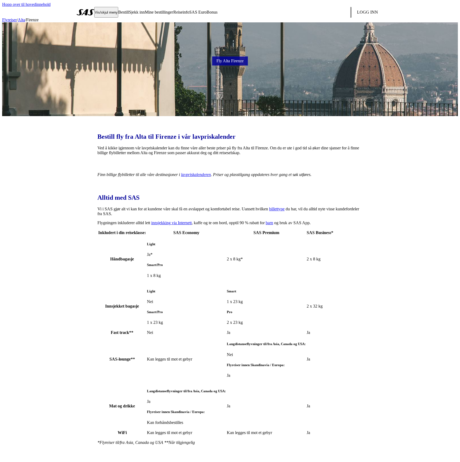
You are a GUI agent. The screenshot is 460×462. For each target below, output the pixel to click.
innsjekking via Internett (171, 222)
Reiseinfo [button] (181, 12)
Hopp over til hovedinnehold (26, 4)
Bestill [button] (123, 12)
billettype (277, 209)
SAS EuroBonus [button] (203, 12)
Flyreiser (9, 20)
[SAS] (85, 12)
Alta (21, 20)
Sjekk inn (137, 12)
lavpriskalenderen (196, 174)
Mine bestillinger (159, 12)
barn (269, 222)
